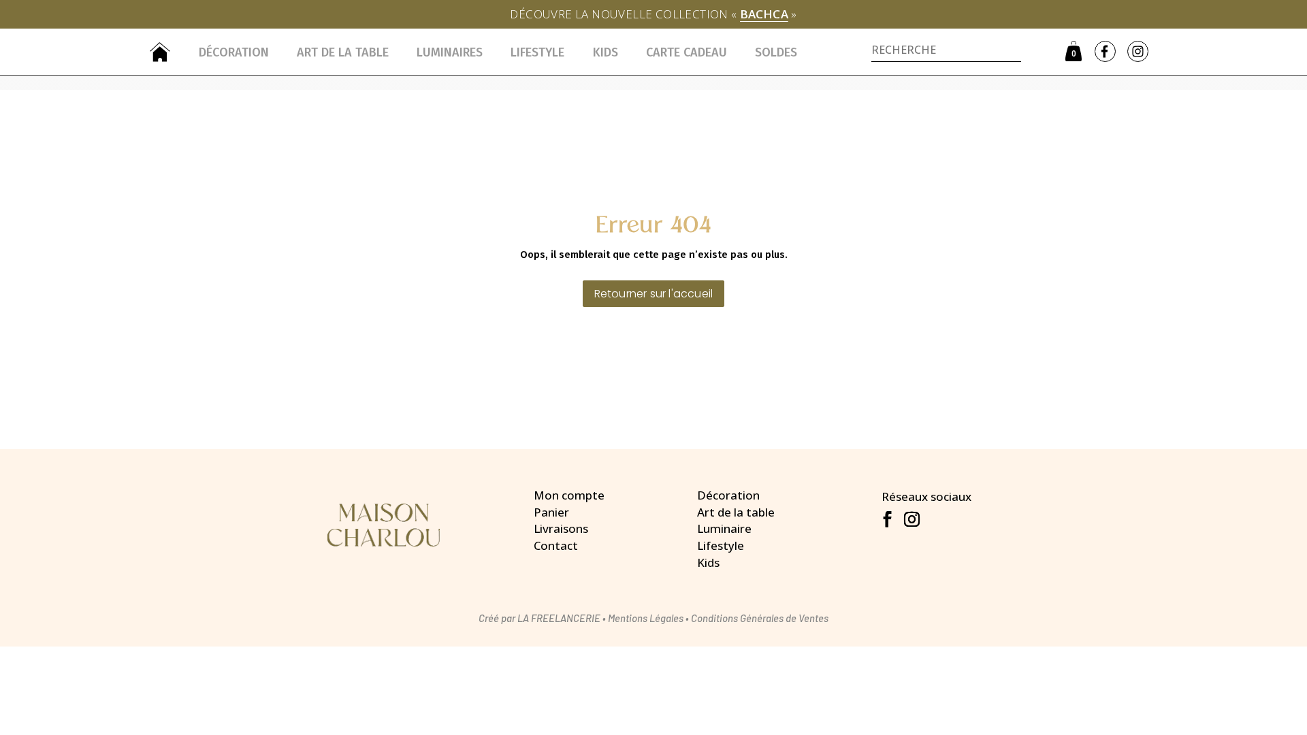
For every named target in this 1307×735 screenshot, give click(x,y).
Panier (551, 512)
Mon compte (569, 495)
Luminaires (450, 52)
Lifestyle (537, 52)
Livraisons (561, 528)
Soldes (776, 52)
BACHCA (764, 14)
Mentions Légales (645, 618)
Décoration (234, 52)
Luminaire (724, 528)
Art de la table (343, 52)
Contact (556, 545)
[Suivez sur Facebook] (887, 519)
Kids (605, 52)
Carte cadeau (686, 52)
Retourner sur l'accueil (653, 293)
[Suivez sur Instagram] (911, 519)
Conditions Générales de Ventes (759, 618)
